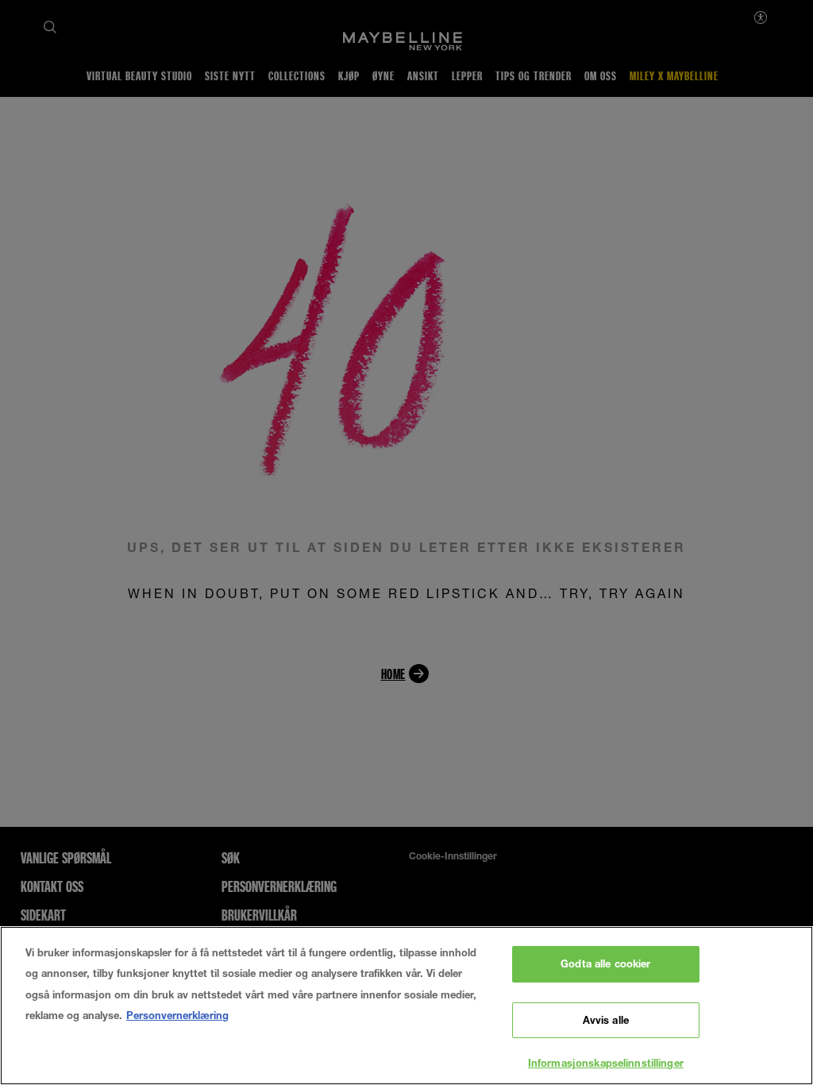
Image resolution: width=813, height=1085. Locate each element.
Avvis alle (606, 1020)
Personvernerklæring (177, 1015)
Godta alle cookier (605, 963)
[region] (406, 1005)
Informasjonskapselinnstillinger (606, 1062)
